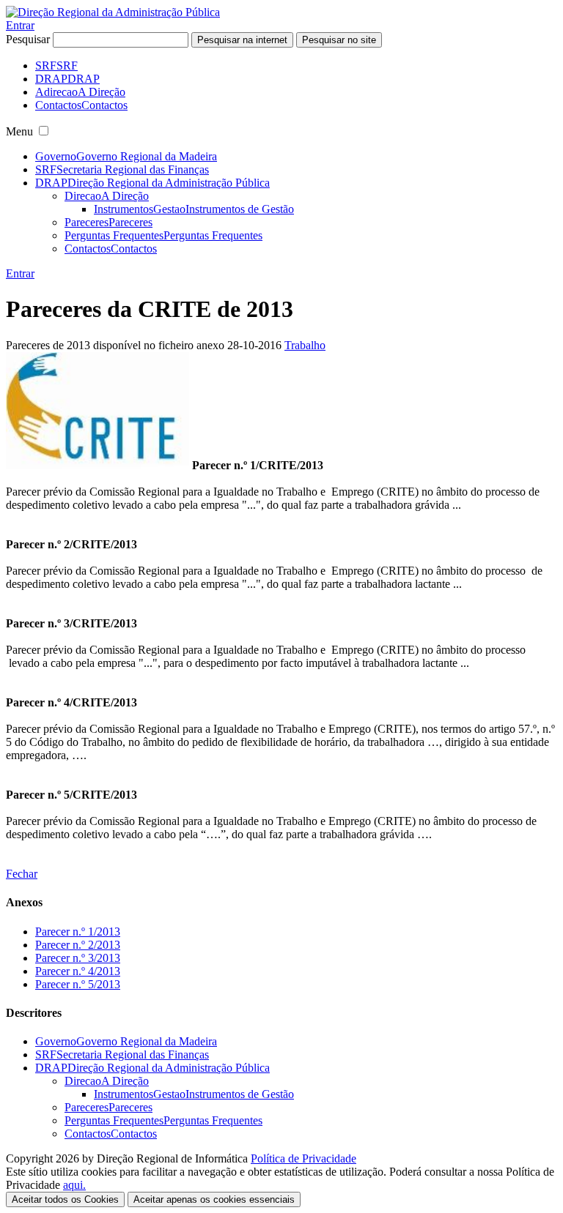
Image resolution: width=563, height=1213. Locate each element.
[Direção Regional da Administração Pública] (113, 12)
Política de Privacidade (303, 1158)
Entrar (20, 25)
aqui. (74, 1185)
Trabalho (304, 345)
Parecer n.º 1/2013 (77, 931)
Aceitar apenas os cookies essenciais (214, 1199)
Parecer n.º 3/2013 (77, 958)
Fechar (21, 873)
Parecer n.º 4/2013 (77, 971)
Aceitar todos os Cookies (65, 1199)
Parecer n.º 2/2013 (77, 944)
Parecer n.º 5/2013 (77, 984)
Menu (19, 131)
